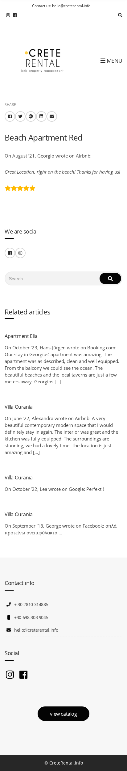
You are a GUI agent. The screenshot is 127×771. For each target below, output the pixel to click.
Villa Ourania (19, 406)
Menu (113, 60)
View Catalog (63, 713)
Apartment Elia (21, 336)
